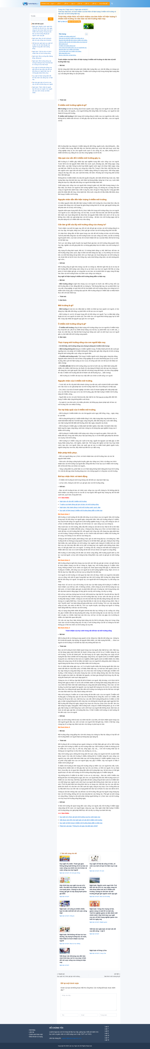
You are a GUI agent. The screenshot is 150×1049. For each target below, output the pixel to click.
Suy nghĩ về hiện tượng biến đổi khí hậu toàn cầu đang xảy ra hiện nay (42, 77)
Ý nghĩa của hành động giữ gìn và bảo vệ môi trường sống (79, 504)
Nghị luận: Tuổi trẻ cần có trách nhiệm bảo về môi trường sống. (41, 52)
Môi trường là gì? (63, 44)
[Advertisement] (88, 86)
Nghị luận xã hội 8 (64, 873)
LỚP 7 (59, 3)
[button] (55, 3)
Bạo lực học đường (75, 943)
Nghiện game (103, 922)
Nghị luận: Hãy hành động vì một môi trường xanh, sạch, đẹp (80, 507)
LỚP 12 (94, 3)
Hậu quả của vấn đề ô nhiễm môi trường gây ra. (71, 38)
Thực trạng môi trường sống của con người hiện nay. (73, 47)
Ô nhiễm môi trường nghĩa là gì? (67, 36)
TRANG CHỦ (45, 3)
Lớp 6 (52, 3)
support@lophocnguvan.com (71, 1038)
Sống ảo (72, 916)
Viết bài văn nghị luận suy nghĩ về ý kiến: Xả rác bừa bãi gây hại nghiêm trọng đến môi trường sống (42, 45)
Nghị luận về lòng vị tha (98, 950)
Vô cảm (102, 871)
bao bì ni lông (103, 397)
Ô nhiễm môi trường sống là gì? (67, 45)
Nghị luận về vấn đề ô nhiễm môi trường (73, 501)
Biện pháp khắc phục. (64, 53)
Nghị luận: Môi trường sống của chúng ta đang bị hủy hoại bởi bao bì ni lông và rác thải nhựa (42, 62)
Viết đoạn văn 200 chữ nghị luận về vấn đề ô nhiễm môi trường (81, 820)
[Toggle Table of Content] (85, 34)
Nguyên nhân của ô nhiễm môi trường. (69, 49)
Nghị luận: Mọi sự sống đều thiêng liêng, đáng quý (42, 57)
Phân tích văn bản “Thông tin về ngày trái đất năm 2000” (79, 826)
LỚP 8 (66, 3)
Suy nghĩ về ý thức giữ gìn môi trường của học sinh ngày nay (80, 817)
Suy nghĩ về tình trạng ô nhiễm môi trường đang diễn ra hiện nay (81, 510)
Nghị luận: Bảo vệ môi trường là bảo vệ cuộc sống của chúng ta (41, 39)
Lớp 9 (73, 3)
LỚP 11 (87, 3)
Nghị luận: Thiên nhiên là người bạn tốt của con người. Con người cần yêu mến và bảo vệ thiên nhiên (42, 89)
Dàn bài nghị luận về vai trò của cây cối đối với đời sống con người (42, 83)
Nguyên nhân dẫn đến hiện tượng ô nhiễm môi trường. (73, 40)
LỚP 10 (79, 3)
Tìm (50, 19)
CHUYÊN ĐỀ (103, 3)
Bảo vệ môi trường (74, 21)
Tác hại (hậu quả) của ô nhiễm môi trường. (70, 51)
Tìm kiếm (33, 16)
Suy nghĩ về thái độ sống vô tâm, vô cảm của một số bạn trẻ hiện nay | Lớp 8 (103, 866)
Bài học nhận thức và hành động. (67, 55)
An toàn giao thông (75, 873)
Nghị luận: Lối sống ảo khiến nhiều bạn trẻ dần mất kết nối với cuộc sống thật (73, 911)
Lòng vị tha (103, 953)
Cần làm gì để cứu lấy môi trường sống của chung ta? (73, 42)
